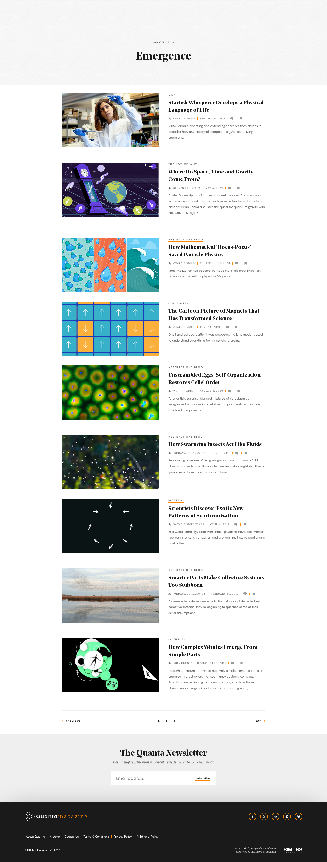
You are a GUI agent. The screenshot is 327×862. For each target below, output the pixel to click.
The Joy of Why (183, 164)
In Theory (177, 639)
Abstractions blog (185, 239)
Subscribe (202, 778)
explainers (178, 303)
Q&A (172, 94)
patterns (176, 500)
